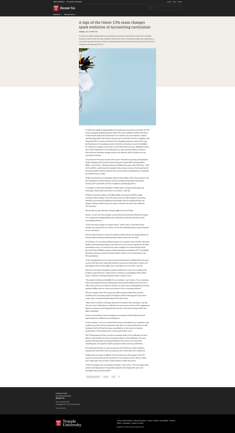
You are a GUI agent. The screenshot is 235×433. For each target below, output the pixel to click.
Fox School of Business (74, 1)
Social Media (164, 421)
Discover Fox (67, 8)
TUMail (118, 423)
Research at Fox (69, 14)
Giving (174, 1)
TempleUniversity (72, 423)
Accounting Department (93, 377)
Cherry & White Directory (125, 421)
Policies (155, 421)
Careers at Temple (137, 423)
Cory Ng (106, 377)
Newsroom (56, 14)
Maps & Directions (140, 421)
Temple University (59, 1)
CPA (113, 377)
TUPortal (179, 1)
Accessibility (126, 423)
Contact (169, 1)
